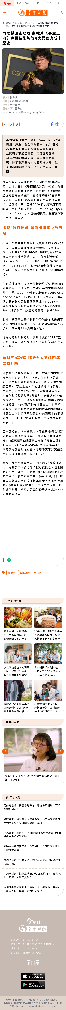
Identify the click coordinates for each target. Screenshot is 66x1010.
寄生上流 (25, 572)
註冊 (60, 3)
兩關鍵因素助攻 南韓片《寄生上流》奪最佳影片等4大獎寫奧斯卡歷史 (31, 24)
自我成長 (29, 23)
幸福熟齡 (7, 23)
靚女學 (18, 23)
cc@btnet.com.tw (32, 952)
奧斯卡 (12, 572)
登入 (49, 3)
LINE (38, 3)
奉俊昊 (38, 572)
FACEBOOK (23, 3)
